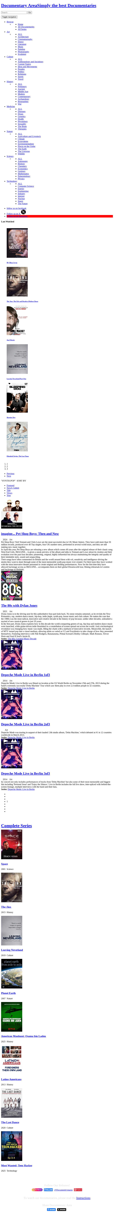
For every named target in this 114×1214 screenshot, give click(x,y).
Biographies (23, 101)
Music (20, 47)
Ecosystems (23, 141)
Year (9, 495)
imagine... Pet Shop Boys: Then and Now (30, 533)
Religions (22, 74)
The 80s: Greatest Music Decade (22, 639)
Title (9, 490)
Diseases (21, 111)
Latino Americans (11, 1079)
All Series (22, 29)
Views (9, 493)
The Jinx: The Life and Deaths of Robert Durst (22, 301)
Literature (22, 44)
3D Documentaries (26, 27)
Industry (21, 193)
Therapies (22, 129)
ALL (20, 34)
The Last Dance (10, 1122)
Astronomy (23, 161)
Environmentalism (26, 144)
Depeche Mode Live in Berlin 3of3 (25, 773)
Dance (20, 42)
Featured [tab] (10, 485)
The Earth (22, 149)
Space (20, 201)
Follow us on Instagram (17, 216)
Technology (12, 181)
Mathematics (23, 174)
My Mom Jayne (12, 262)
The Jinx (6, 906)
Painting (21, 49)
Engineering (23, 191)
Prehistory (22, 86)
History (10, 81)
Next (9, 476)
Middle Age (23, 91)
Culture (10, 56)
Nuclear (21, 198)
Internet (21, 196)
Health (21, 119)
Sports (20, 76)
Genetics (21, 116)
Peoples (21, 69)
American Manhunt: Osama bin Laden (23, 1036)
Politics (21, 71)
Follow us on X (14, 214)
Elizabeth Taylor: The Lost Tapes (18, 456)
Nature (10, 131)
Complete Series (16, 825)
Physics (21, 179)
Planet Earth (8, 993)
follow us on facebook (16, 208)
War (19, 104)
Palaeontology (24, 176)
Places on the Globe (26, 146)
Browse (10, 22)
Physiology (23, 121)
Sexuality (22, 124)
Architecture (23, 37)
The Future (23, 203)
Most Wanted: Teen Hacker (16, 1165)
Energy (21, 188)
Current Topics (24, 64)
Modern (21, 94)
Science (10, 156)
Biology (21, 164)
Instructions (83, 1197)
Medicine (11, 106)
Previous (10, 473)
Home (20, 24)
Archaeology (23, 99)
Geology (21, 171)
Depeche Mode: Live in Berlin (21, 688)
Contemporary (24, 96)
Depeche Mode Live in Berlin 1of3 (25, 675)
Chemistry (22, 166)
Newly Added (13, 488)
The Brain (22, 126)
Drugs (20, 114)
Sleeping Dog (11, 417)
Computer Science (26, 186)
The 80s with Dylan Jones (19, 605)
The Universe (24, 151)
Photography (23, 52)
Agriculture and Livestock (29, 136)
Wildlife (21, 154)
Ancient (21, 89)
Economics (23, 169)
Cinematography (25, 39)
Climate (21, 139)
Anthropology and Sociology (30, 61)
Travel (20, 79)
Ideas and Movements (27, 66)
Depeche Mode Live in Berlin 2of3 (25, 724)
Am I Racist (11, 340)
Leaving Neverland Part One (16, 379)
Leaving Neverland (12, 949)
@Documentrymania (63, 1190)
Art (8, 32)
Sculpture (22, 54)
